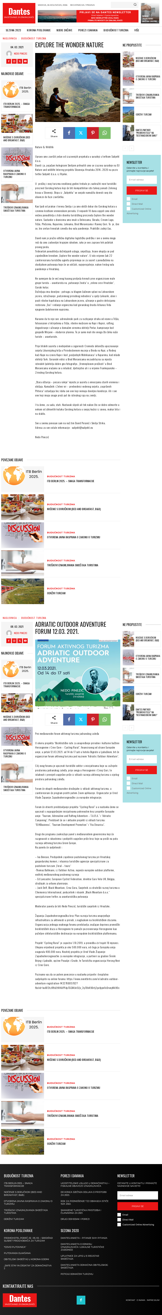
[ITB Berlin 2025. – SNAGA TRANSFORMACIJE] (17, 89)
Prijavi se (141, 190)
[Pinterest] (93, 133)
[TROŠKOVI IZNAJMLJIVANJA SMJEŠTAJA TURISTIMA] (17, 193)
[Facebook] (8, 61)
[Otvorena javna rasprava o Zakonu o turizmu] (17, 156)
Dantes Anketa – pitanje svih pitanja (84, 1238)
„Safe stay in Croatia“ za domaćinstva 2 (28, 1267)
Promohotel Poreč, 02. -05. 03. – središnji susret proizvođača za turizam (28, 1239)
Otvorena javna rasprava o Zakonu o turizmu (14, 174)
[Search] (135, 5)
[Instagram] (14, 61)
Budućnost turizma (33, 38)
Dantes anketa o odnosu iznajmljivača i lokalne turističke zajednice (82, 1247)
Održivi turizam (56, 593)
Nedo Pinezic (20, 53)
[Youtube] (25, 61)
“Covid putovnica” (15, 1247)
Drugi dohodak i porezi (75, 1219)
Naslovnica (10, 38)
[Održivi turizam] (22, 591)
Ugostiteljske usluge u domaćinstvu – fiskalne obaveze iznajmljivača (85, 1184)
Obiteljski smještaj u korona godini (26, 1259)
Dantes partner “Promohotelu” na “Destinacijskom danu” (146, 132)
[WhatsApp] (105, 133)
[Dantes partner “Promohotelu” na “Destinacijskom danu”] (128, 133)
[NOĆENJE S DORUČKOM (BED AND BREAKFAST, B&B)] (17, 123)
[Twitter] (19, 61)
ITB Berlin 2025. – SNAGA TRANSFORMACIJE (16, 105)
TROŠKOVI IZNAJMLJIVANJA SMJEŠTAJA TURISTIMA (149, 19)
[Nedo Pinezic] (10, 54)
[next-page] (131, 148)
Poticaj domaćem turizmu (77, 1274)
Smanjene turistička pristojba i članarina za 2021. (81, 1211)
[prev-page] (125, 148)
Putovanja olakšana (17, 1253)
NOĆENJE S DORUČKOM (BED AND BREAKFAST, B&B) (16, 139)
